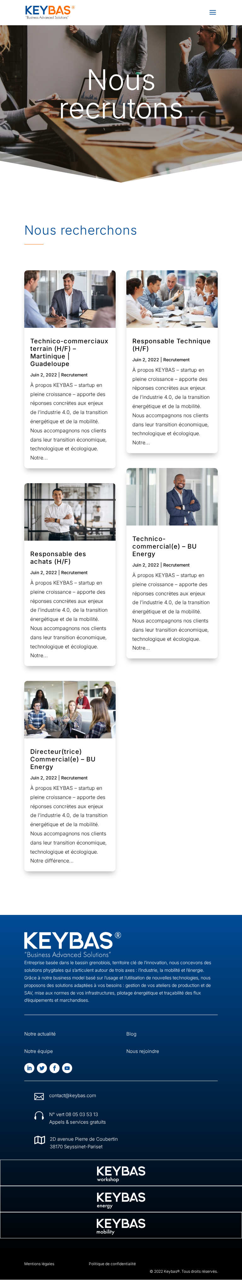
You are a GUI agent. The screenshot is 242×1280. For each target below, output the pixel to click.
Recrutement (74, 374)
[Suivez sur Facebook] (54, 1068)
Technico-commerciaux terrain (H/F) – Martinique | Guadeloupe (69, 352)
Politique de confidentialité (112, 1263)
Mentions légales (39, 1263)
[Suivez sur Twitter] (42, 1068)
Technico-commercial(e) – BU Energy (164, 546)
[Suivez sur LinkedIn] (29, 1068)
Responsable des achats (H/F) (58, 557)
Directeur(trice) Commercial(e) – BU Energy (63, 759)
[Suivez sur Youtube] (67, 1068)
